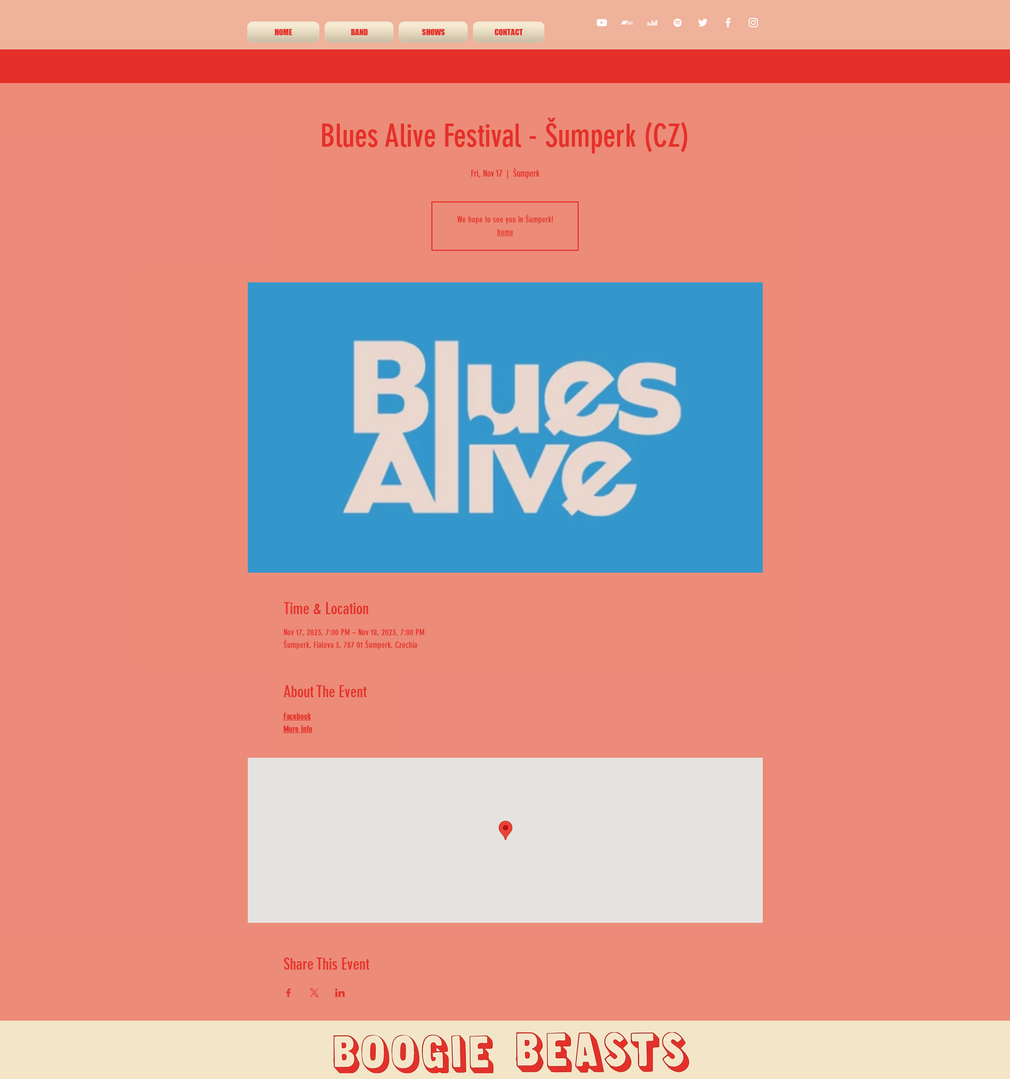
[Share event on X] (314, 993)
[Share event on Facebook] (289, 993)
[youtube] (601, 22)
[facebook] (728, 22)
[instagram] (753, 22)
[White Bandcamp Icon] (627, 22)
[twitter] (702, 22)
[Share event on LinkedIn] (340, 993)
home (505, 232)
